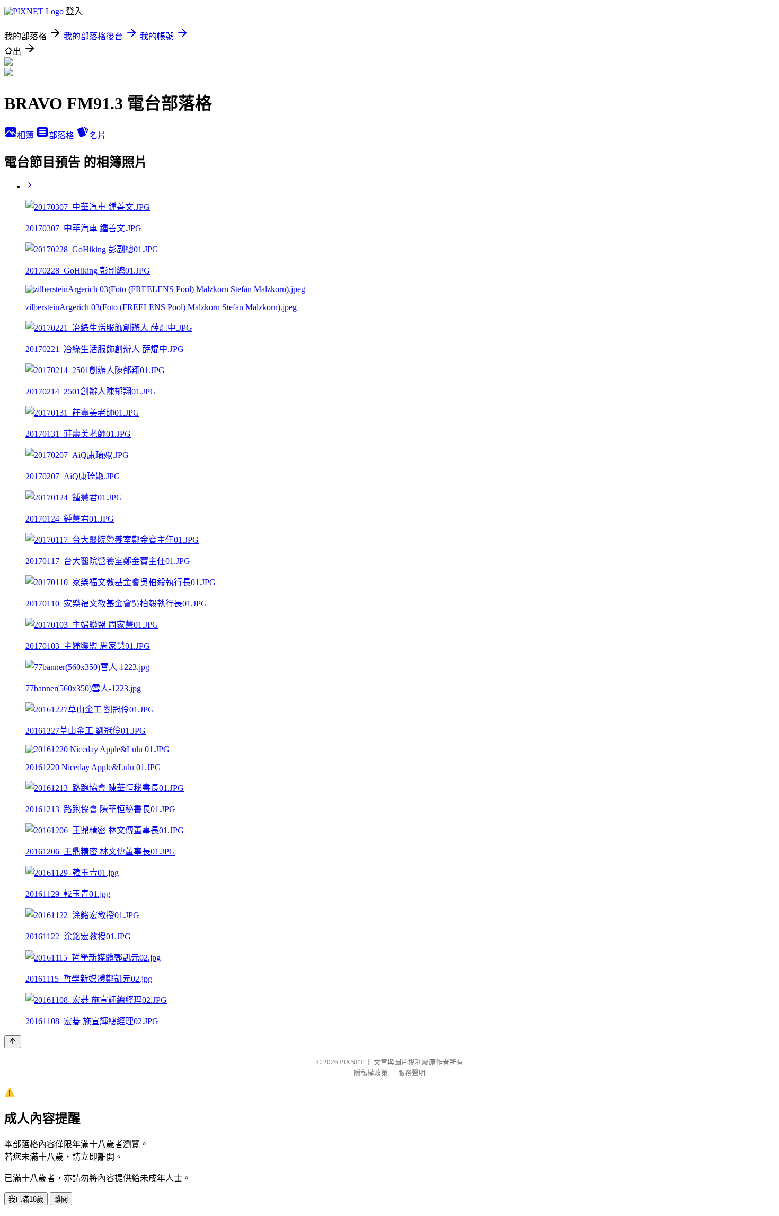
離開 (61, 1199)
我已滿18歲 (25, 1199)
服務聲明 (412, 1073)
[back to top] (12, 1041)
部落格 (62, 135)
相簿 (26, 135)
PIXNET (352, 1062)
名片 (97, 135)
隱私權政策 (370, 1073)
